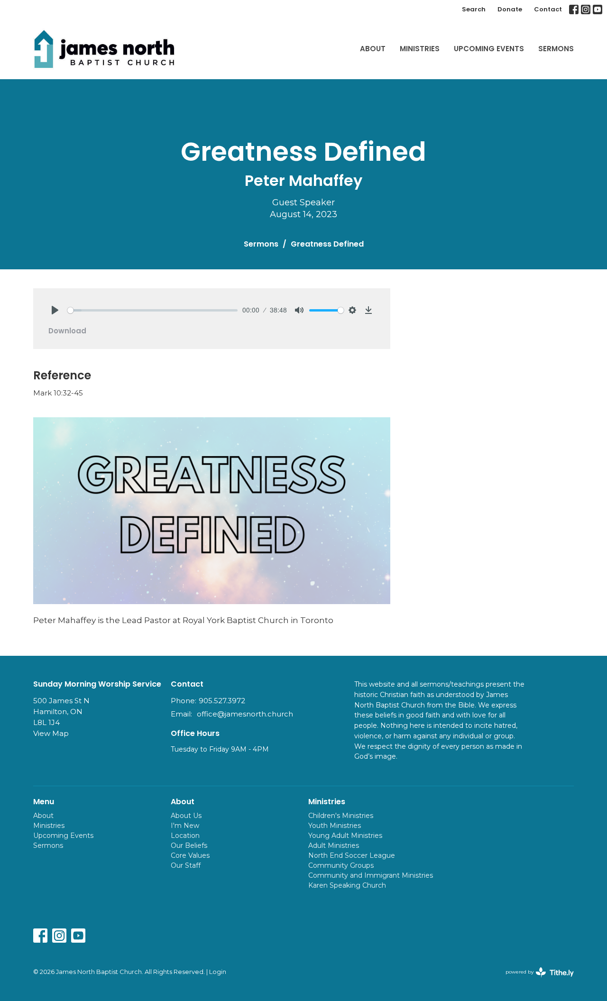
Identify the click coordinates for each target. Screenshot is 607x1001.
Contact (548, 9)
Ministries (420, 49)
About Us (186, 815)
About (373, 49)
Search (474, 9)
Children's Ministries (340, 815)
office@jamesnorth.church (245, 713)
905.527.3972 (222, 700)
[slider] (152, 310)
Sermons (556, 49)
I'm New (185, 825)
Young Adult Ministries (345, 835)
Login (217, 971)
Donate (509, 9)
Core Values (190, 855)
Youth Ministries (334, 825)
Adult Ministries (333, 845)
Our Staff (186, 865)
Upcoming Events (489, 49)
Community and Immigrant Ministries (370, 875)
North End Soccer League (351, 855)
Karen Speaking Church (347, 885)
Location (185, 835)
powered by (535, 980)
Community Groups (341, 865)
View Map (51, 733)
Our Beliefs (189, 845)
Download (67, 331)
